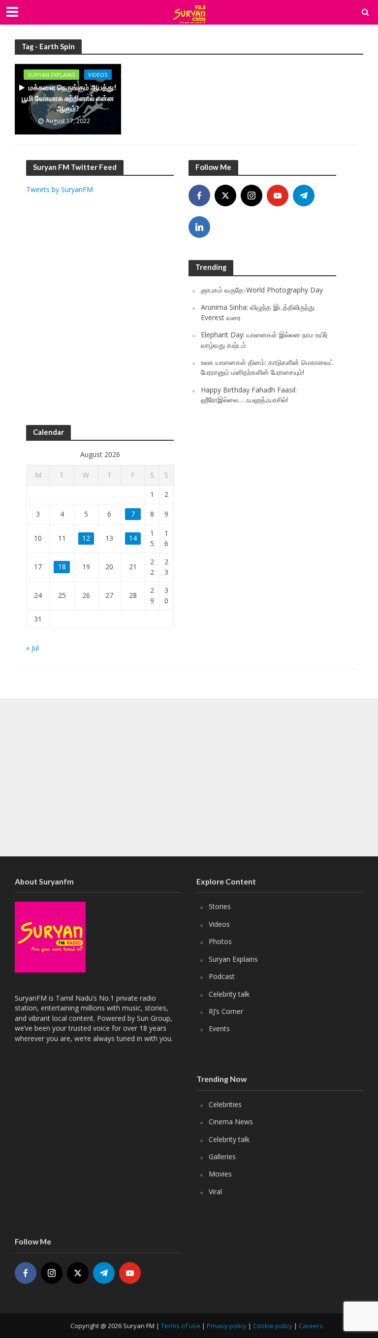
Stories (220, 906)
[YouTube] (277, 195)
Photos (220, 941)
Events (219, 1028)
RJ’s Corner (226, 1011)
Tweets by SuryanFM (59, 189)
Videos (98, 74)
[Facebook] (199, 195)
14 (133, 538)
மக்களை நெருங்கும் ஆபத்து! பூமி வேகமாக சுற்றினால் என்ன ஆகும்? (69, 98)
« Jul (32, 648)
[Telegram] (304, 195)
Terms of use (180, 1325)
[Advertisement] (100, 321)
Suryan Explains (51, 74)
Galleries (222, 1156)
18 (62, 566)
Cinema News (231, 1121)
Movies (220, 1173)
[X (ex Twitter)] (225, 195)
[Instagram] (251, 195)
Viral (215, 1191)
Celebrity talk (229, 994)
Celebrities (225, 1104)
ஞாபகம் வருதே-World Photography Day (262, 289)
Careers (311, 1325)
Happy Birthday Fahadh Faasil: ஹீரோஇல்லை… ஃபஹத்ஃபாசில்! (249, 394)
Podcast (222, 976)
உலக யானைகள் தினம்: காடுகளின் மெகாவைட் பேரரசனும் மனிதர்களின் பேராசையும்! (267, 367)
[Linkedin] (199, 227)
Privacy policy (227, 1325)
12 (86, 538)
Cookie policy (272, 1325)
